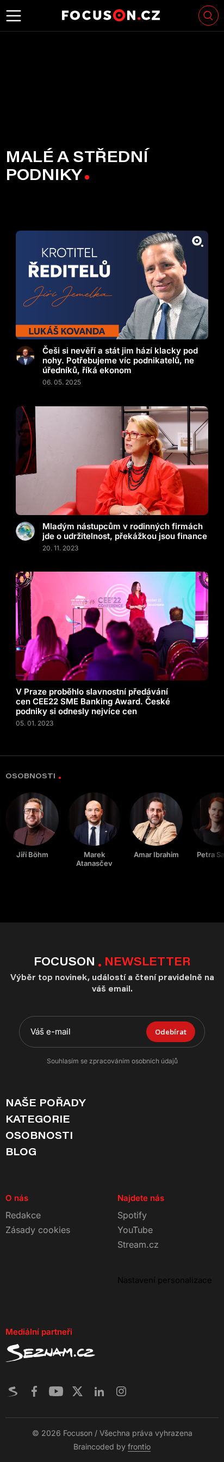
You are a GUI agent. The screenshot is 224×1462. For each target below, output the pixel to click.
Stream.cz (138, 1244)
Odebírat (170, 1032)
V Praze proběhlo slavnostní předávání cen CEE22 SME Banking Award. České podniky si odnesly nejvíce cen (93, 701)
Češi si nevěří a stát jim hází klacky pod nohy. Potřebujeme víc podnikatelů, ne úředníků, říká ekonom (120, 360)
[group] (32, 825)
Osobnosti (39, 1135)
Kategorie (37, 1118)
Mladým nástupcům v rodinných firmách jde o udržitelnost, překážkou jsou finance (124, 531)
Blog (20, 1151)
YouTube (135, 1229)
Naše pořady (45, 1102)
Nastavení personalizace (164, 1280)
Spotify (132, 1215)
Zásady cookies (37, 1229)
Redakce (23, 1215)
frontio (139, 1446)
